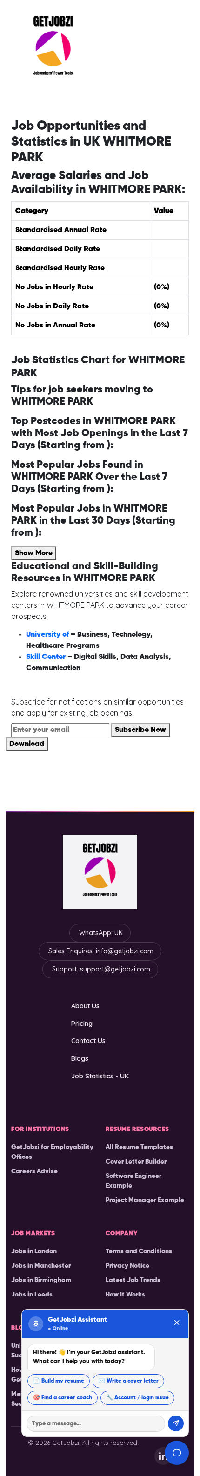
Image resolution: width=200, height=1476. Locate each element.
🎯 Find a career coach (62, 1398)
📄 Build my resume (58, 1381)
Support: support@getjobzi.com (101, 969)
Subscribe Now (140, 730)
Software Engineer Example (133, 1181)
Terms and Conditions (139, 1251)
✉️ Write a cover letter (128, 1381)
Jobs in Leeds (32, 1294)
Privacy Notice (127, 1266)
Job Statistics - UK (100, 1075)
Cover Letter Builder (136, 1161)
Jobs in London (34, 1251)
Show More (34, 553)
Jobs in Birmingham (41, 1280)
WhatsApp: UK (101, 933)
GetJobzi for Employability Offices (52, 1152)
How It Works (125, 1294)
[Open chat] (177, 1453)
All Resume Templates (139, 1147)
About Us (85, 1005)
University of (48, 634)
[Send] (176, 1423)
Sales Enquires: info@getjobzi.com (100, 951)
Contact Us (88, 1040)
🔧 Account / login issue (137, 1398)
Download (26, 744)
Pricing (82, 1023)
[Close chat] (177, 1323)
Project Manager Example (145, 1200)
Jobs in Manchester (41, 1266)
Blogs (79, 1058)
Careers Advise (34, 1171)
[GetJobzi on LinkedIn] (163, 1456)
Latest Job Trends (133, 1280)
